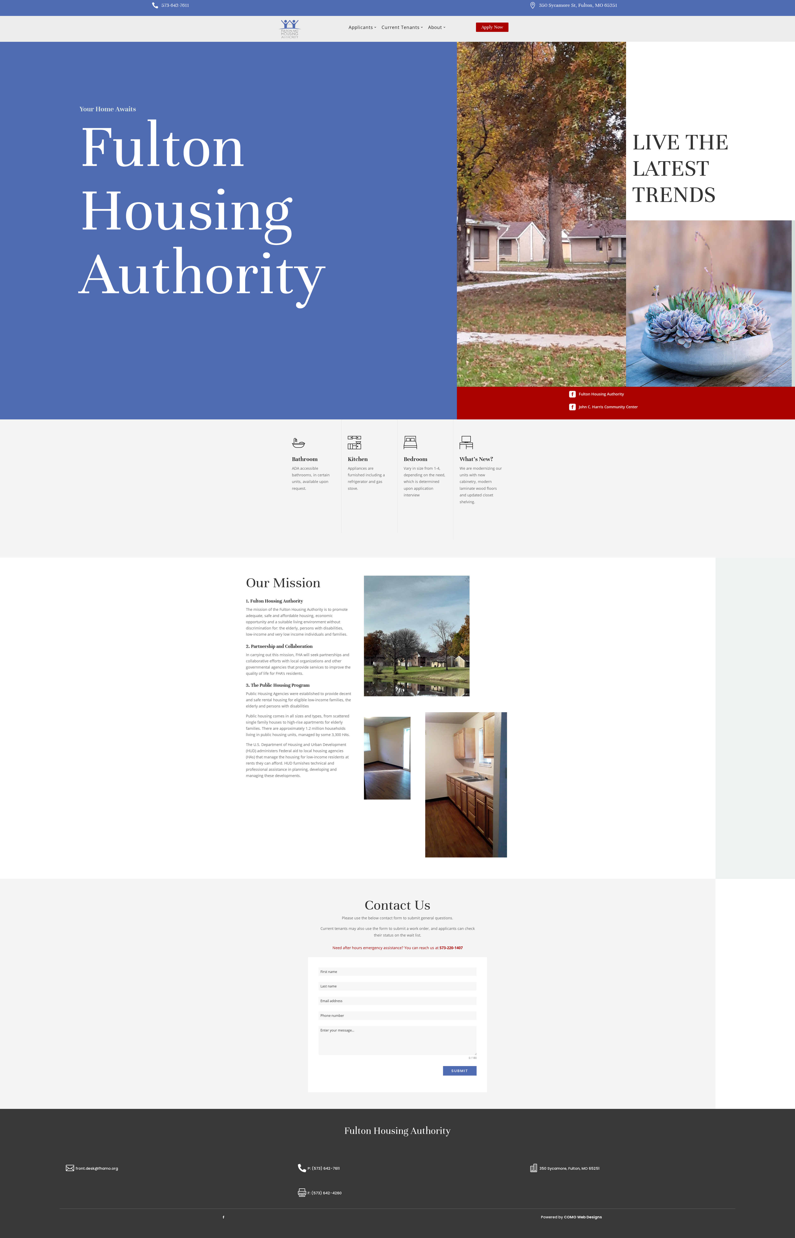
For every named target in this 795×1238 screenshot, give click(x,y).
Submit (459, 1070)
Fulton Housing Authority (601, 393)
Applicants (361, 28)
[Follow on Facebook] (223, 1217)
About (435, 28)
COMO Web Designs (583, 1217)
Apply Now (492, 27)
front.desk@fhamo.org (97, 1168)
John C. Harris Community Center (608, 406)
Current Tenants (400, 28)
